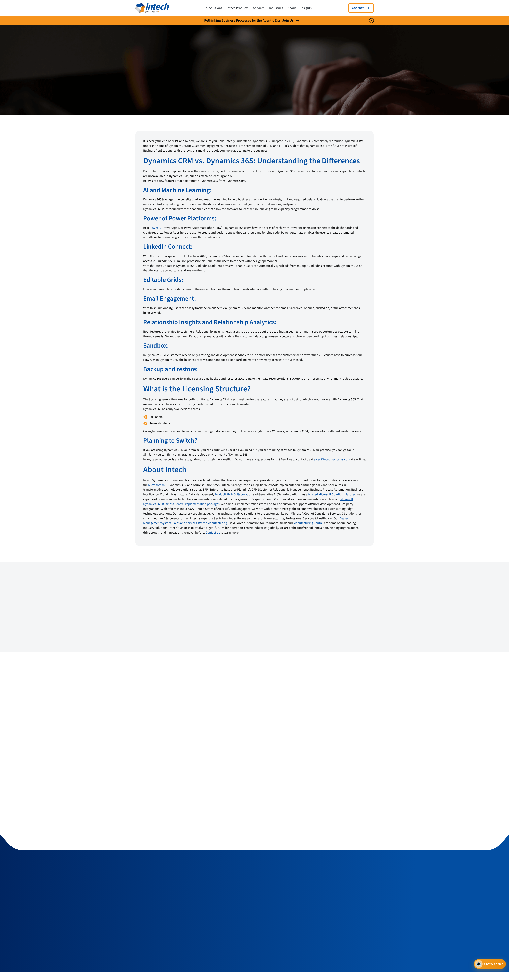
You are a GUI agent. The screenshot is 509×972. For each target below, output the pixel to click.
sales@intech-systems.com (332, 459)
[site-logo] (152, 8)
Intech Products (237, 8)
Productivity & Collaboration (233, 494)
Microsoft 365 (157, 485)
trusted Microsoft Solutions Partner (331, 494)
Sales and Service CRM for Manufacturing (199, 523)
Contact (358, 7)
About (292, 8)
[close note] (371, 20)
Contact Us (213, 532)
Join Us (288, 20)
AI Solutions (214, 8)
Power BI (155, 228)
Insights (306, 8)
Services (258, 8)
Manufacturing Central (308, 523)
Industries (276, 8)
